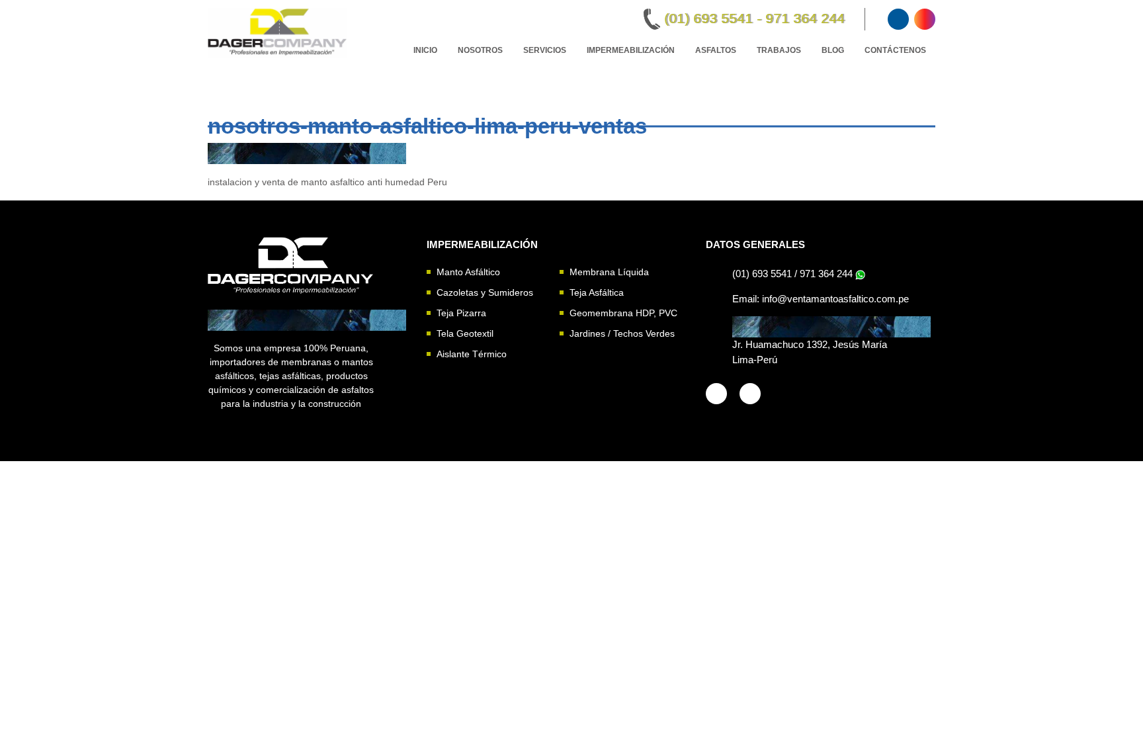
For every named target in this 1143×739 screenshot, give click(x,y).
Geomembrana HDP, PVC (623, 313)
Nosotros (480, 50)
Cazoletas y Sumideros (485, 292)
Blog (833, 50)
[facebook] (898, 19)
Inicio (425, 50)
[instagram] (924, 19)
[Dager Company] (291, 264)
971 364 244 (826, 273)
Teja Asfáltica (597, 292)
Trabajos (779, 50)
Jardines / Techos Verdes (622, 333)
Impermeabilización (631, 50)
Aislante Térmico (472, 354)
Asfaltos (715, 50)
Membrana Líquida (609, 272)
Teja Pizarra (461, 313)
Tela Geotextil (465, 333)
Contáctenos (895, 50)
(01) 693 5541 (762, 273)
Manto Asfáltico (468, 272)
